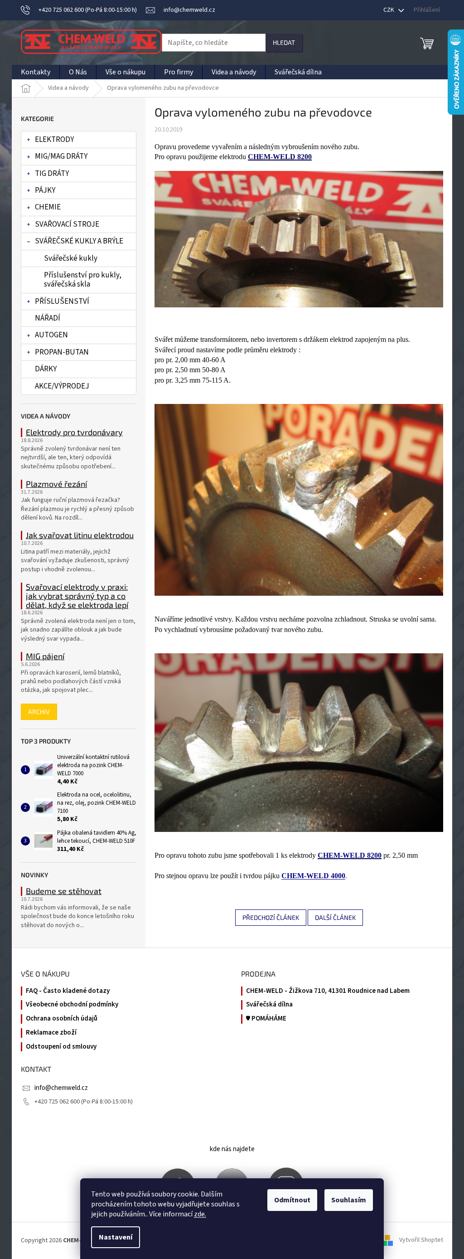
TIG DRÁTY (52, 173)
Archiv (39, 711)
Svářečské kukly (70, 258)
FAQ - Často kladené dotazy (68, 991)
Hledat (284, 42)
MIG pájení (45, 656)
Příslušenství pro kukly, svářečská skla (82, 280)
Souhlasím (348, 1200)
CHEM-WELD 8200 (280, 156)
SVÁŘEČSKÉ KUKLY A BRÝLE (79, 241)
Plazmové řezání (56, 484)
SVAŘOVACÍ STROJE (67, 224)
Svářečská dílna (269, 1004)
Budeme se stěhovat (64, 891)
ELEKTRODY (54, 139)
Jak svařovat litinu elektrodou (80, 535)
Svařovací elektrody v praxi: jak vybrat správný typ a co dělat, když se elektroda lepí (77, 596)
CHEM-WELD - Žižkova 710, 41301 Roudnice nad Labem (328, 991)
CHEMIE (48, 207)
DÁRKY (46, 369)
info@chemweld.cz (61, 1088)
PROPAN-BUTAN (62, 352)
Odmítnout (292, 1200)
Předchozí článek (270, 917)
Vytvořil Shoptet (421, 1240)
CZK (389, 10)
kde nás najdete (232, 1149)
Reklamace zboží (51, 1032)
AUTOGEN (51, 335)
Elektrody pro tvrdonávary (74, 432)
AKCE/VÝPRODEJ (62, 386)
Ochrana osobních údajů (61, 1018)
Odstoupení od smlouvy (61, 1046)
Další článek (335, 917)
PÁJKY (45, 190)
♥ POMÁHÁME (266, 1018)
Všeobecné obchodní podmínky (72, 1004)
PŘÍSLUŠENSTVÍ (62, 301)
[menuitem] (35, 72)
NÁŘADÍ (47, 318)
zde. (200, 1214)
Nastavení (115, 1237)
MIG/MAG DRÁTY (61, 156)
